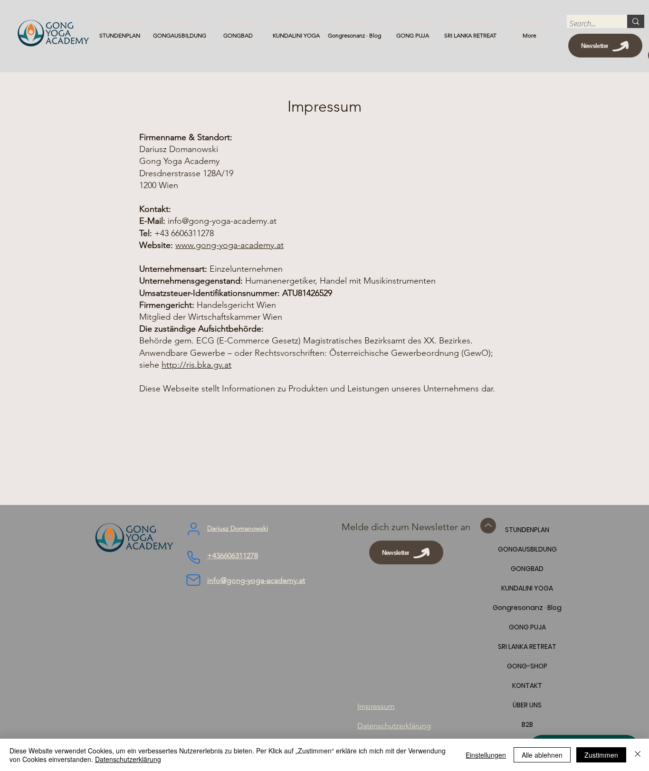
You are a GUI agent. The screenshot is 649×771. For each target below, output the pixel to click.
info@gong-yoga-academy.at (222, 221)
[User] (193, 528)
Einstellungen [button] (486, 755)
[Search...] (635, 21)
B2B (527, 724)
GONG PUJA (527, 627)
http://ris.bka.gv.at (196, 365)
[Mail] (193, 580)
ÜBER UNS (527, 705)
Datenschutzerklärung (128, 759)
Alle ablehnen (542, 755)
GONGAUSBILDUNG (527, 549)
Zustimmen (601, 755)
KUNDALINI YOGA (527, 588)
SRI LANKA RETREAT (527, 646)
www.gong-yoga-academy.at (229, 245)
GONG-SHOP (527, 666)
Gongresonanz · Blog (527, 607)
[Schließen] (637, 754)
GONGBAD (527, 568)
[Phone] (193, 557)
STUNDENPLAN (527, 529)
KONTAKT (527, 685)
